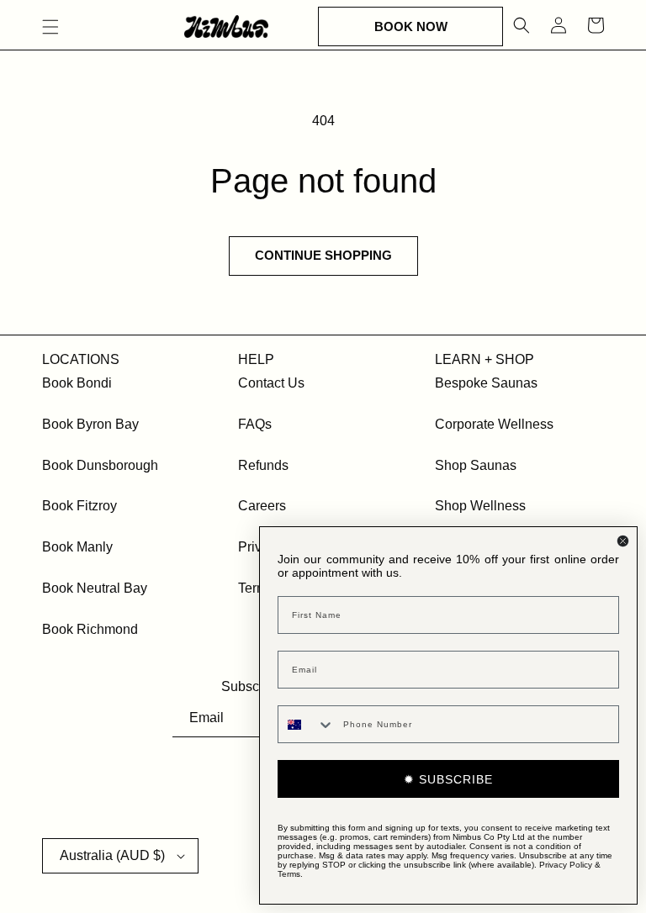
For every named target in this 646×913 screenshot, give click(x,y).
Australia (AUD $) (112, 855)
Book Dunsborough (100, 465)
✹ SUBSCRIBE (448, 779)
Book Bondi (77, 383)
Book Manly (77, 547)
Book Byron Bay (90, 424)
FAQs (255, 424)
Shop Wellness (480, 506)
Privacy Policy (565, 864)
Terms (289, 874)
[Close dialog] (623, 541)
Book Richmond (90, 629)
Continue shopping (323, 255)
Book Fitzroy (79, 506)
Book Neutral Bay (94, 588)
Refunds (263, 465)
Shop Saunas (475, 465)
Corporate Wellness (494, 424)
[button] (50, 26)
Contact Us (271, 383)
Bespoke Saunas (486, 383)
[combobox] (306, 724)
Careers (262, 506)
